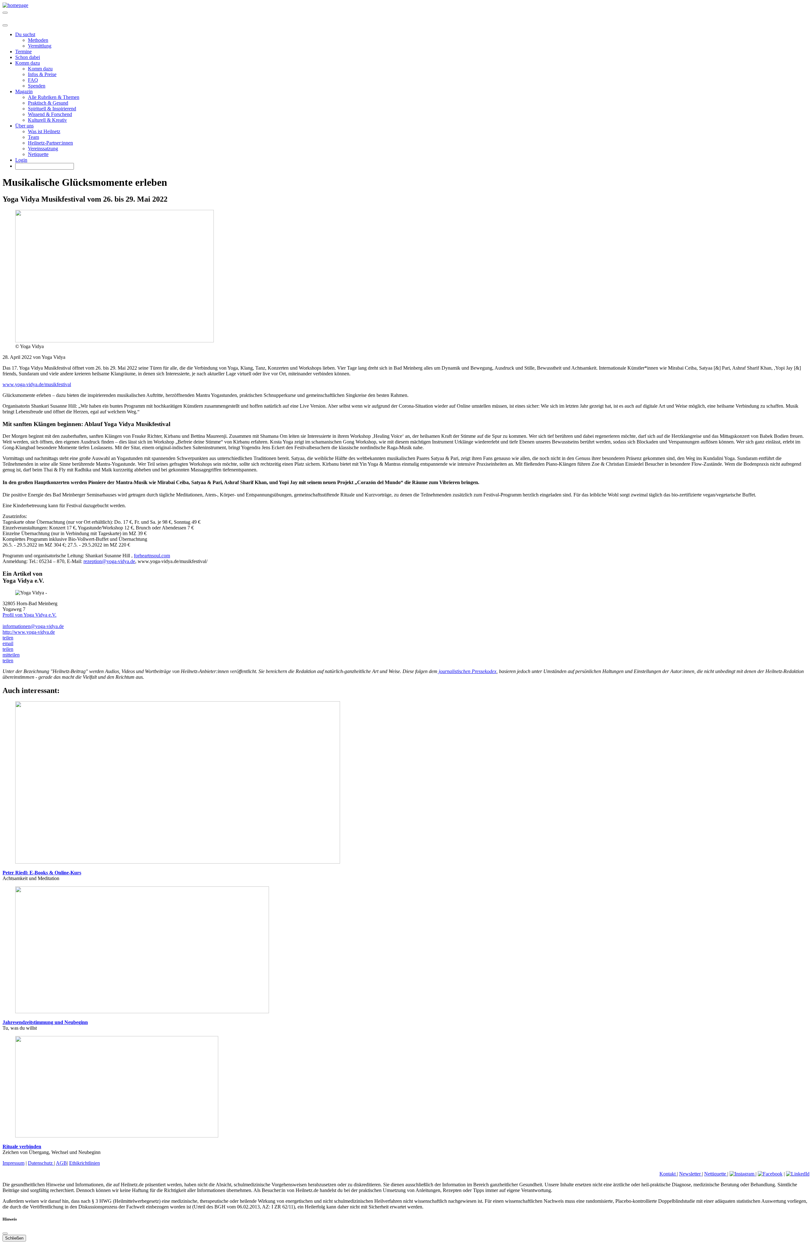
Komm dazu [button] (27, 63)
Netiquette (38, 154)
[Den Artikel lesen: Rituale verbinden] (116, 1135)
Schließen (14, 1238)
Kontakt (668, 1173)
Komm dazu (40, 68)
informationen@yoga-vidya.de (33, 626)
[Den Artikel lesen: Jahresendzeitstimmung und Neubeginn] (142, 1011)
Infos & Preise (42, 74)
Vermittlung (39, 46)
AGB (61, 1163)
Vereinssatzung (43, 148)
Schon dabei (27, 57)
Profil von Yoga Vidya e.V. (29, 615)
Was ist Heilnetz (44, 131)
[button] (8, 637)
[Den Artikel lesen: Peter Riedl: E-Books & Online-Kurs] (177, 862)
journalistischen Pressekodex (466, 671)
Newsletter (690, 1173)
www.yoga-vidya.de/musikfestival (37, 384)
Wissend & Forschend (50, 114)
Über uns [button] (24, 125)
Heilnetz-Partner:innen (50, 143)
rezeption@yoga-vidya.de (109, 561)
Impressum (13, 1163)
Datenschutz (41, 1163)
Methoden (38, 40)
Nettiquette (715, 1173)
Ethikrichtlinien (84, 1163)
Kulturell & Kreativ (47, 120)
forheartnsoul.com (152, 555)
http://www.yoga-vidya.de (29, 632)
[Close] (5, 25)
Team (33, 137)
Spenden (36, 85)
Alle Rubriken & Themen (53, 97)
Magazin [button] (24, 91)
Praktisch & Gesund (48, 103)
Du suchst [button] (25, 34)
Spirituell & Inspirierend (52, 108)
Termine (23, 51)
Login (21, 160)
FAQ (33, 80)
